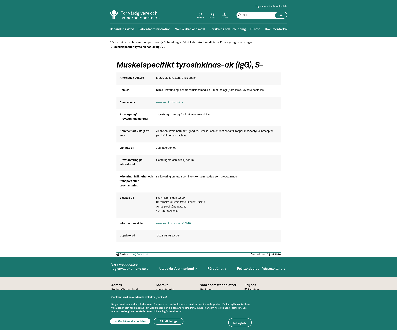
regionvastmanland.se (128, 269)
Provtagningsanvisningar (236, 42)
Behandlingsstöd (175, 42)
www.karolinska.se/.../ (169, 102)
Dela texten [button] (143, 254)
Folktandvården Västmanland (260, 269)
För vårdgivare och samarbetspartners (134, 42)
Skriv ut (124, 254)
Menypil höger (392, 29)
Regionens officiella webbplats (271, 6)
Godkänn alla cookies (132, 321)
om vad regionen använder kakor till (136, 311)
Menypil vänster (4, 29)
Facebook (253, 289)
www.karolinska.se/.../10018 (173, 223)
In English (239, 323)
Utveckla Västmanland (176, 269)
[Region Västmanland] (114, 10)
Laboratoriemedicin (203, 42)
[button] (212, 16)
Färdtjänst (215, 269)
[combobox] (261, 15)
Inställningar (169, 321)
